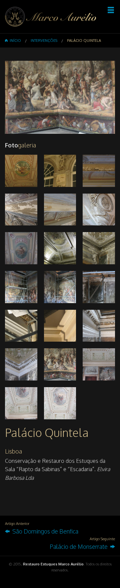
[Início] (50, 16)
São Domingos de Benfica (44, 531)
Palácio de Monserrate (80, 546)
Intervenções (44, 40)
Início (14, 40)
